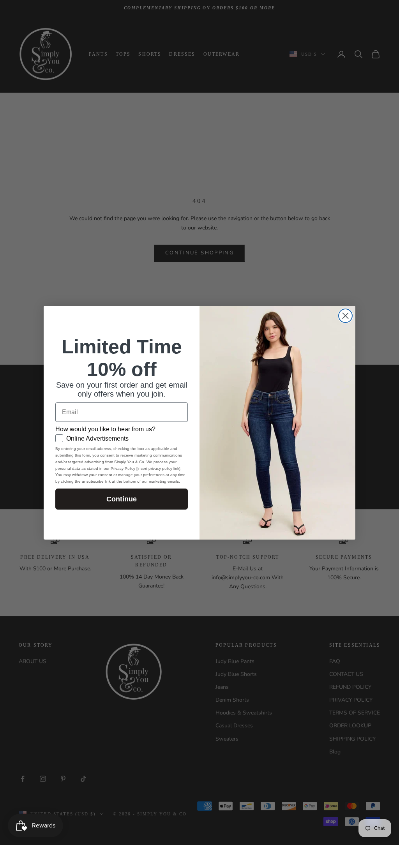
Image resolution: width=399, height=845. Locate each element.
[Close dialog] (345, 316)
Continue (121, 499)
